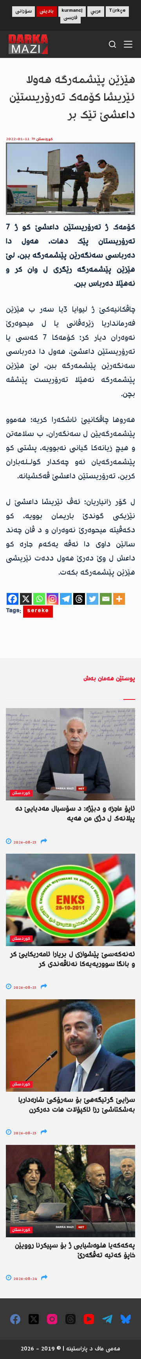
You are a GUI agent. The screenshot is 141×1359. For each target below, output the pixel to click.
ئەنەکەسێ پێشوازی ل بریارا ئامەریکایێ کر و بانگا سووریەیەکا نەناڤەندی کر (72, 960)
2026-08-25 (24, 842)
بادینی (47, 11)
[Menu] (128, 44)
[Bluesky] (126, 1319)
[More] (119, 599)
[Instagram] (52, 599)
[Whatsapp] (39, 599)
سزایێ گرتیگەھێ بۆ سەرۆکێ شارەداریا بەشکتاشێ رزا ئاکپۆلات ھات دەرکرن (76, 1105)
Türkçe (117, 11)
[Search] (112, 44)
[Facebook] (12, 599)
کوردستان (44, 139)
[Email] (106, 599)
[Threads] (79, 599)
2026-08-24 (24, 1279)
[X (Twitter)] (34, 1319)
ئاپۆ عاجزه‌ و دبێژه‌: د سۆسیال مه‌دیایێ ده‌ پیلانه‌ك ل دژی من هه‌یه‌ (75, 814)
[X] (26, 599)
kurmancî (72, 11)
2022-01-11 (17, 139)
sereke (38, 611)
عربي (95, 11)
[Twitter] (92, 599)
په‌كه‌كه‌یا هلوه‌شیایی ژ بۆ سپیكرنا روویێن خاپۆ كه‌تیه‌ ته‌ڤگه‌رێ (75, 1251)
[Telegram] (66, 599)
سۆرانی (23, 11)
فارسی (70, 18)
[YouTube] (89, 1319)
